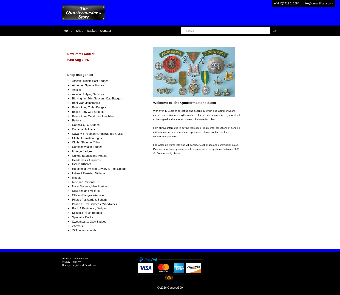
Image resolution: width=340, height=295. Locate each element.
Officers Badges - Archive (88, 195)
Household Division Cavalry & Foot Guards (99, 168)
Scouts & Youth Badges (87, 212)
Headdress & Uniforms (86, 160)
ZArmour (77, 226)
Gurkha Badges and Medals (89, 155)
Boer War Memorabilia (86, 102)
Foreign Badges (82, 151)
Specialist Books (82, 217)
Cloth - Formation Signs (87, 138)
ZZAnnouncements (84, 230)
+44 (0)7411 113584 (286, 3)
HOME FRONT (81, 164)
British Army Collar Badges (89, 107)
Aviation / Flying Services (88, 94)
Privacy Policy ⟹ (72, 261)
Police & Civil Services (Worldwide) (94, 204)
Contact (105, 30)
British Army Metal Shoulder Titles (93, 116)
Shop (79, 30)
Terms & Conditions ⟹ (75, 258)
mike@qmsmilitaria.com (318, 3)
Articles (76, 89)
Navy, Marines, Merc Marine (89, 186)
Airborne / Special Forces (88, 85)
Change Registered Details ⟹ (79, 265)
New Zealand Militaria (86, 190)
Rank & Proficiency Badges (89, 208)
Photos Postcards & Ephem (89, 199)
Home (68, 30)
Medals (76, 177)
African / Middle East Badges (90, 80)
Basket (92, 30)
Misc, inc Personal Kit (85, 182)
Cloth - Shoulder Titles (86, 142)
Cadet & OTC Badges (86, 124)
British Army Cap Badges (88, 111)
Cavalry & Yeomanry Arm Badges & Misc (97, 133)
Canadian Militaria (83, 129)
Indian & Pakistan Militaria (88, 173)
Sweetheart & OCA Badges (89, 221)
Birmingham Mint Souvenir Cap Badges (97, 98)
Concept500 (175, 287)
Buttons (77, 120)
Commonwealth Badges (87, 146)
